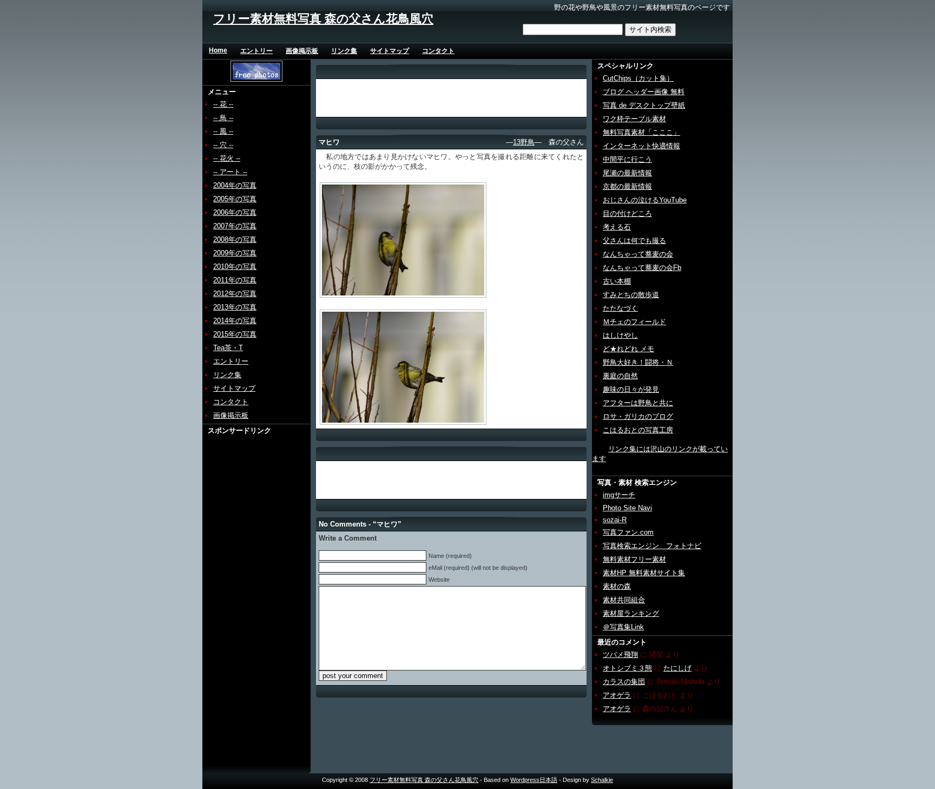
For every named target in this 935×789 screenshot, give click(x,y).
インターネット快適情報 (641, 146)
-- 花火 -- (226, 158)
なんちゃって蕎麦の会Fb (642, 268)
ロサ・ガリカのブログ (638, 416)
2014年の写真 (234, 321)
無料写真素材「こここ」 (641, 132)
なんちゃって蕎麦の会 (638, 254)
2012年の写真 (234, 294)
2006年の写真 (234, 212)
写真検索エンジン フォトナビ (652, 546)
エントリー (256, 51)
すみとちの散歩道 (631, 295)
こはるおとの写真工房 (638, 430)
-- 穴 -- (223, 145)
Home (218, 50)
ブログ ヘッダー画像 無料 (643, 92)
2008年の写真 (234, 239)
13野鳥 (524, 142)
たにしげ (677, 668)
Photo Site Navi (627, 508)
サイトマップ (389, 51)
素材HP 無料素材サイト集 (644, 573)
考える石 (617, 227)
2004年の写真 (234, 185)
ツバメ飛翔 (620, 654)
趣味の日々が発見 (631, 389)
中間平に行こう (627, 159)
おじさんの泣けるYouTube (645, 200)
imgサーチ (619, 495)
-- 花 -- (223, 104)
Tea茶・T (228, 348)
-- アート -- (230, 172)
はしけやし (620, 335)
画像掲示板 (302, 51)
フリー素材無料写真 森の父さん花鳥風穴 (323, 18)
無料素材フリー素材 (634, 559)
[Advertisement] (244, 598)
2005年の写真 (234, 199)
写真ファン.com (628, 532)
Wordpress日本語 (533, 780)
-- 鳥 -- (223, 118)
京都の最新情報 (627, 186)
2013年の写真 (234, 307)
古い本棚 (617, 281)
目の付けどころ (627, 213)
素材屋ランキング (631, 613)
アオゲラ (617, 695)
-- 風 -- (223, 131)
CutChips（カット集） (638, 78)
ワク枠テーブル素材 (634, 119)
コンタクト (438, 51)
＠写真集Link (623, 627)
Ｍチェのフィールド (634, 322)
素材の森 (617, 586)
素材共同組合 (624, 600)
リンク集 (344, 51)
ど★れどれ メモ (628, 349)
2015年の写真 (234, 334)
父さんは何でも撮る (634, 240)
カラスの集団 (624, 682)
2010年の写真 (234, 266)
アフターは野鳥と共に (638, 403)
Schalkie (602, 780)
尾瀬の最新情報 (627, 173)
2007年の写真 (234, 226)
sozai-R (615, 520)
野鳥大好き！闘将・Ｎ (638, 362)
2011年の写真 (234, 280)
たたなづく (620, 308)
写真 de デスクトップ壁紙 (644, 105)
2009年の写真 (234, 253)
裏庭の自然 (620, 376)
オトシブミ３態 (627, 668)
